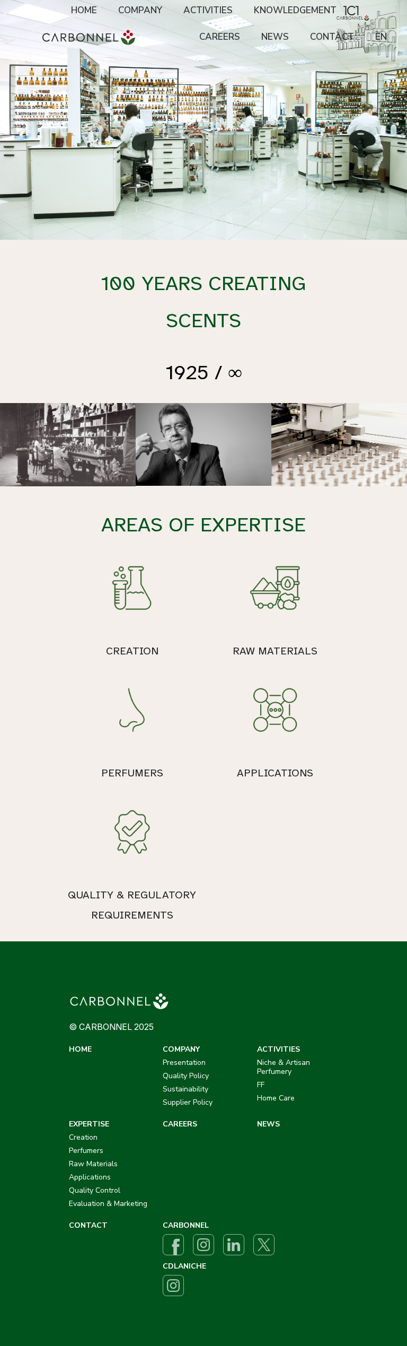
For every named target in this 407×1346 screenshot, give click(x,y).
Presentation (184, 1062)
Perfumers (86, 1151)
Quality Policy (186, 1076)
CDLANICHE (184, 1266)
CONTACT (332, 37)
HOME (84, 10)
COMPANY (140, 10)
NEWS (275, 37)
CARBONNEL (186, 1225)
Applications (90, 1177)
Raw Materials (93, 1164)
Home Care (276, 1098)
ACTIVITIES (208, 10)
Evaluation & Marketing (108, 1204)
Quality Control (94, 1190)
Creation (83, 1137)
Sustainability (185, 1089)
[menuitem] (84, 11)
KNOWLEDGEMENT (295, 10)
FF (260, 1085)
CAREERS (219, 37)
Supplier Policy (188, 1102)
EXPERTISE (89, 1124)
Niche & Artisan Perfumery (283, 1067)
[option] (203, 120)
